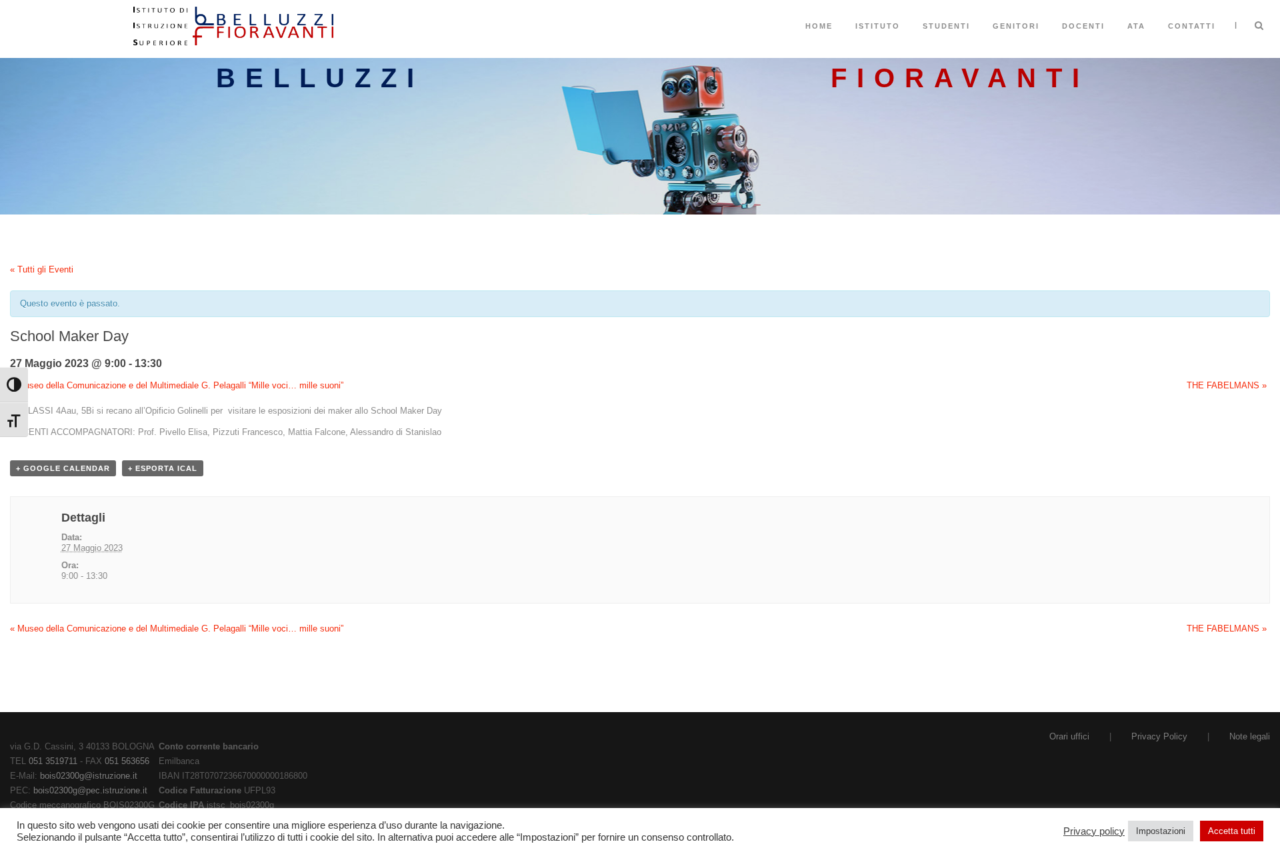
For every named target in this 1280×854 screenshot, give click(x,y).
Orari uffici (1069, 736)
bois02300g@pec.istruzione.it (90, 790)
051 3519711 (53, 761)
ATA (1136, 26)
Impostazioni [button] (1160, 831)
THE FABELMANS (1227, 385)
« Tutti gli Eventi (41, 269)
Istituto (877, 26)
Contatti (1191, 26)
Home (819, 26)
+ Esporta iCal (162, 468)
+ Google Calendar (63, 468)
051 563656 (127, 761)
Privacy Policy (1159, 736)
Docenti (1083, 26)
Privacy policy (1094, 831)
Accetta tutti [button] (1231, 831)
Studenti (946, 26)
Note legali (1249, 736)
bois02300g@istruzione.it (88, 776)
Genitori (1016, 26)
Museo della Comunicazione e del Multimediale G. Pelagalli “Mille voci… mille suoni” (176, 385)
